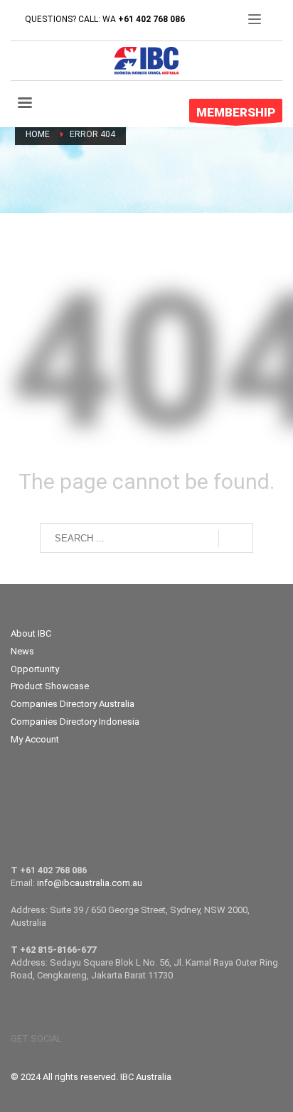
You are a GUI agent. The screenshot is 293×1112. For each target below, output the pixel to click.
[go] (235, 539)
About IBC (31, 633)
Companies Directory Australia (72, 703)
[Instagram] (115, 1038)
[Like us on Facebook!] (72, 1038)
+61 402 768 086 (151, 19)
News (22, 651)
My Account (35, 739)
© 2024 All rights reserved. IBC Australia (91, 1076)
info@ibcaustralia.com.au (89, 883)
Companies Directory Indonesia (75, 721)
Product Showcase (50, 686)
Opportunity (35, 669)
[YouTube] (94, 1038)
